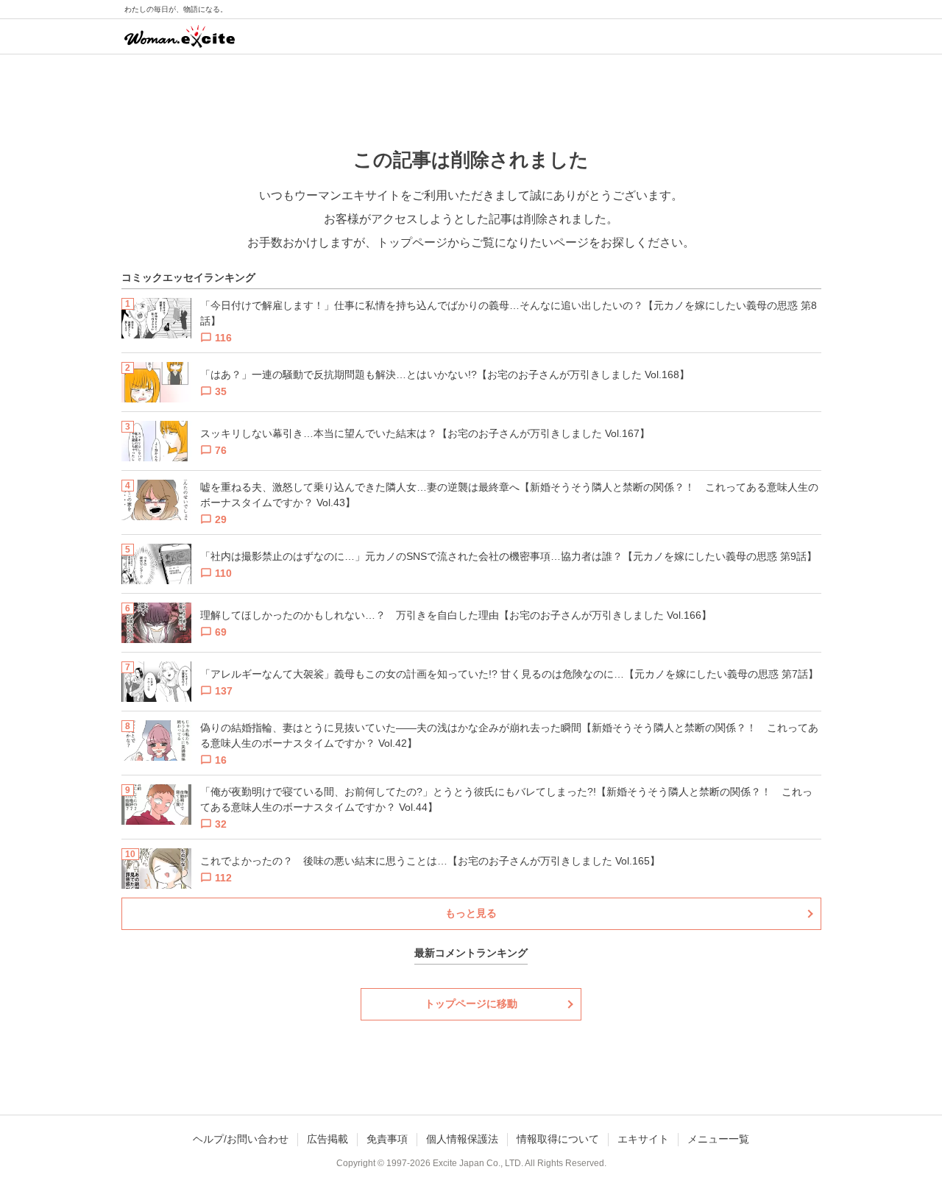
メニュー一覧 (718, 1139)
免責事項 (387, 1139)
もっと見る (471, 913)
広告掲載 (327, 1139)
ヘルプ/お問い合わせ (240, 1139)
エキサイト (643, 1139)
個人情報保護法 (462, 1139)
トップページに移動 (471, 1003)
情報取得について (558, 1139)
